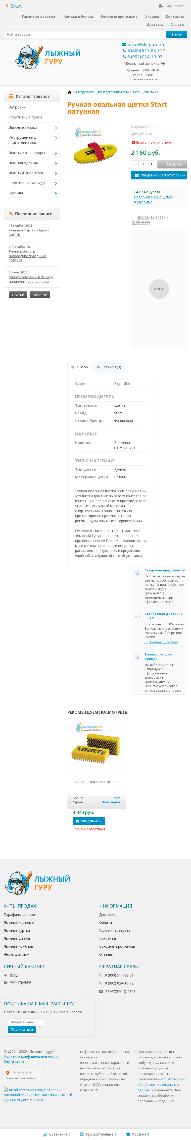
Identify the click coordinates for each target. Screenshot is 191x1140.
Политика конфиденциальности (31, 1056)
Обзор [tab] (82, 367)
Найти (177, 34)
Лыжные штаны (17, 938)
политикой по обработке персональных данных (161, 1084)
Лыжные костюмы (19, 922)
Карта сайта (14, 1061)
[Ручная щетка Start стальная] (96, 748)
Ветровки (17, 107)
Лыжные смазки (22, 127)
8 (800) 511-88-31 (145, 50)
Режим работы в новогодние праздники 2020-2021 (27, 256)
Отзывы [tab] (111, 367)
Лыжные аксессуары (26, 152)
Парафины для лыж (20, 914)
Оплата (177, 24)
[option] (96, 778)
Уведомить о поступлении (163, 175)
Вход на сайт (174, 6)
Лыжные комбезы (19, 946)
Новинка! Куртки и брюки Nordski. (29, 232)
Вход (14, 975)
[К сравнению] (119, 821)
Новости (40, 294)
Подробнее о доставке (161, 642)
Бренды (15, 192)
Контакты (175, 16)
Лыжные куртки (17, 930)
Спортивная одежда (26, 182)
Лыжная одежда (23, 162)
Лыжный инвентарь (26, 172)
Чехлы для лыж (16, 954)
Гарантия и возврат (39, 16)
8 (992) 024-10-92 (145, 56)
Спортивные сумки (25, 116)
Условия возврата (114, 930)
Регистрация (20, 982)
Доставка (155, 24)
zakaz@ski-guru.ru (145, 44)
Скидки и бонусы (79, 16)
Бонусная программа (119, 16)
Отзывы (151, 16)
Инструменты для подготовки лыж (24, 140)
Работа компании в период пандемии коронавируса (31, 279)
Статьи (18, 294)
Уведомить (91, 820)
